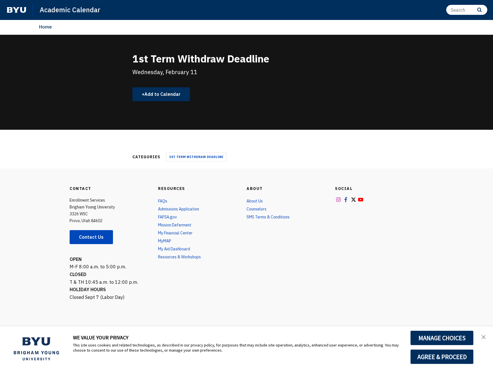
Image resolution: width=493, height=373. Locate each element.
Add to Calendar (162, 94)
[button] (483, 336)
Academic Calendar (70, 9)
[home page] (17, 10)
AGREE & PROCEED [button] (442, 357)
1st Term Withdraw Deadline (196, 157)
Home (45, 27)
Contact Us (91, 237)
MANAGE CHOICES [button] (442, 338)
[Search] (479, 10)
